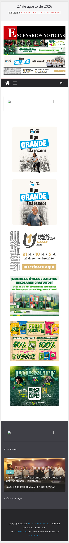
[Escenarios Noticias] (7, 83)
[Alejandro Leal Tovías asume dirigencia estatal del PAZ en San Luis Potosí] (34, 459)
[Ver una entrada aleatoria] (61, 83)
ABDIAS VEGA (47, 487)
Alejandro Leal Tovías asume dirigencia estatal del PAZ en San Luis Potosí (33, 479)
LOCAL (9, 472)
